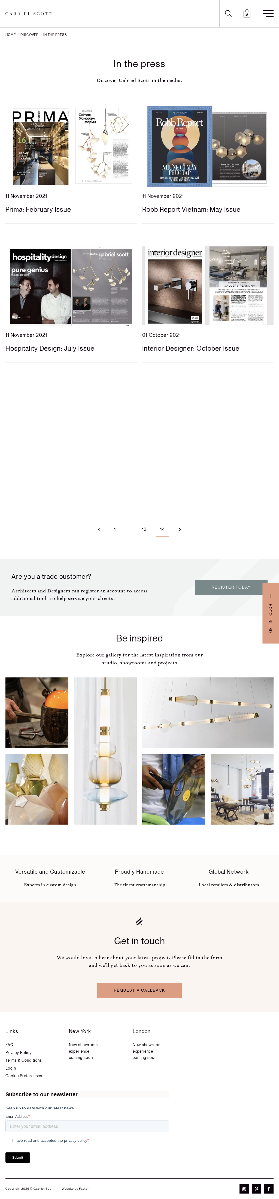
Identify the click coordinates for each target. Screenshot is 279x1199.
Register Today (231, 587)
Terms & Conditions (23, 1060)
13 (144, 529)
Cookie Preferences (23, 1076)
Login (10, 1068)
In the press (55, 35)
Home (10, 35)
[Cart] (247, 13)
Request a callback (139, 990)
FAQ (9, 1045)
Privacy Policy (18, 1053)
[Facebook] (267, 1189)
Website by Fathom (76, 1188)
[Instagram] (243, 1189)
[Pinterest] (255, 1189)
